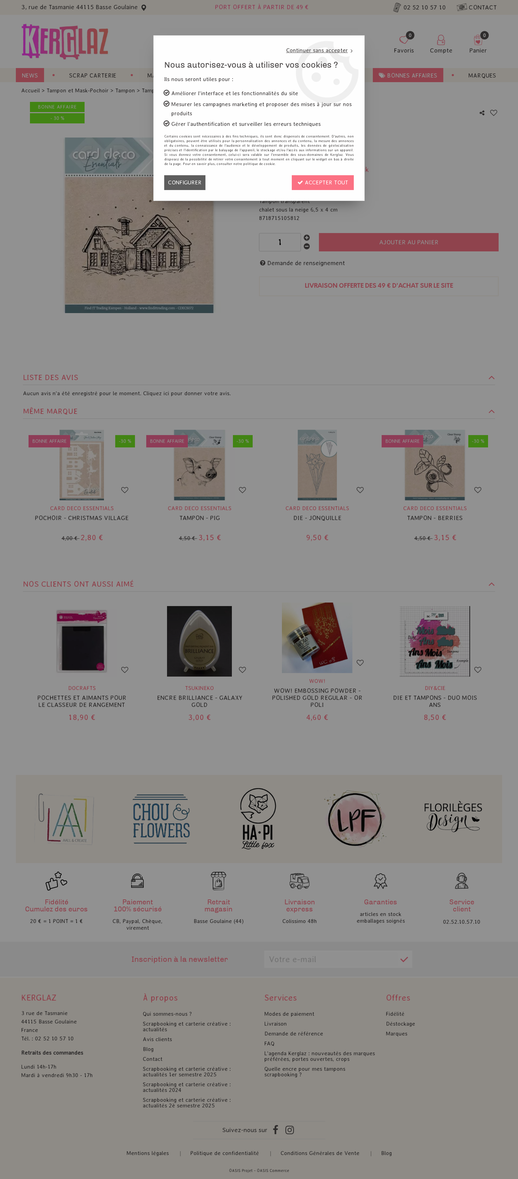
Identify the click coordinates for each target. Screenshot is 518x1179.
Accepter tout (325, 182)
